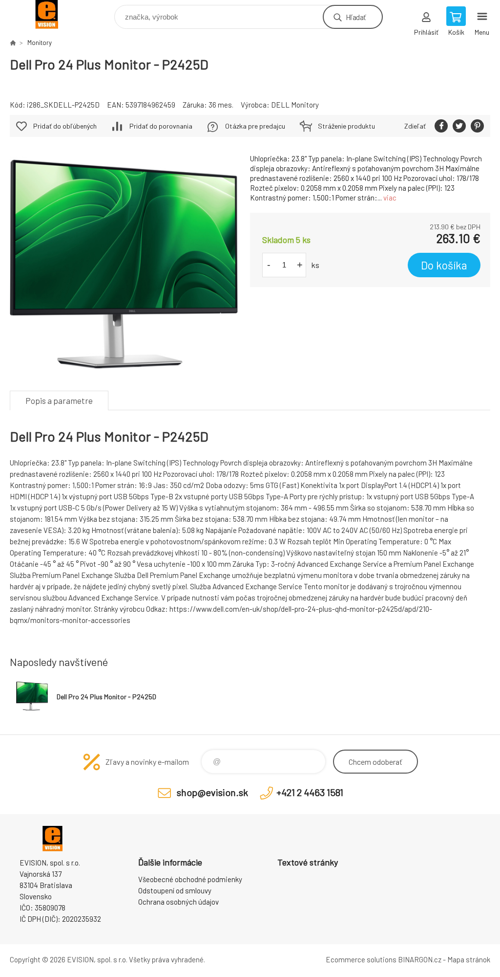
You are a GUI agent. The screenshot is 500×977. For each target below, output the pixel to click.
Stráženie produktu (346, 126)
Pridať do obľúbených (65, 126)
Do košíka (444, 265)
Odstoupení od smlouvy (174, 890)
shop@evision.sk (212, 792)
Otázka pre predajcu (255, 126)
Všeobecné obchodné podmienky (190, 879)
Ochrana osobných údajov (178, 901)
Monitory (39, 42)
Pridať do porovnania (160, 126)
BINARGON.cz (419, 959)
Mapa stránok (468, 959)
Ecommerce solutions (361, 959)
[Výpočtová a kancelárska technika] (13, 42)
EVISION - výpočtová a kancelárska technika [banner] (53, 14)
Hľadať (356, 17)
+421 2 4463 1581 (309, 792)
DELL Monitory (295, 104)
